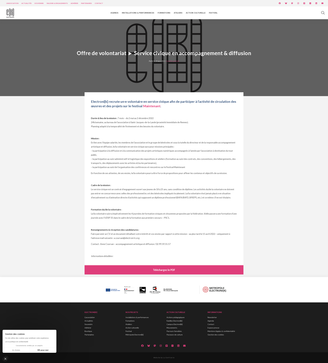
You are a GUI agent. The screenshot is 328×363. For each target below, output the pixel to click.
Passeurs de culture (175, 335)
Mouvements (172, 328)
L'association (90, 317)
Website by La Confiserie (164, 357)
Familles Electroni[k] (174, 321)
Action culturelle (196, 13)
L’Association (12, 3)
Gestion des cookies (216, 335)
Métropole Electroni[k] (135, 335)
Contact (99, 3)
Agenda (114, 13)
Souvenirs (39, 3)
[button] (5, 359)
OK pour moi (42, 350)
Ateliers (178, 13)
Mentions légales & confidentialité (221, 331)
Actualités (27, 3)
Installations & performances (138, 13)
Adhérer (74, 3)
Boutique (88, 331)
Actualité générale (172, 61)
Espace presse (213, 328)
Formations (164, 13)
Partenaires (86, 3)
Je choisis (16, 350)
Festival (213, 13)
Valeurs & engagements (57, 3)
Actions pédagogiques (176, 317)
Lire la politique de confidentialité (16, 342)
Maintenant (151, 106)
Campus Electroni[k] (175, 324)
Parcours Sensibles (174, 331)
